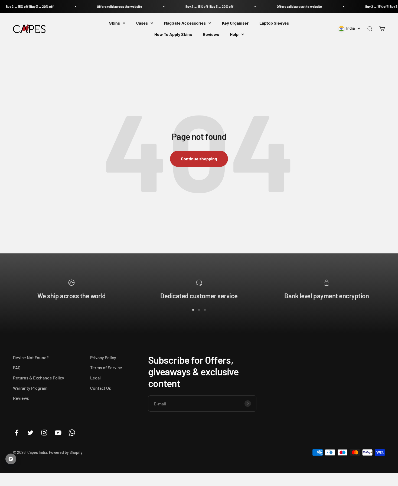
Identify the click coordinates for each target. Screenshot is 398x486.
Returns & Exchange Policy (38, 377)
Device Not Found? (31, 357)
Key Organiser (235, 22)
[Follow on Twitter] (30, 432)
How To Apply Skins (173, 34)
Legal (95, 377)
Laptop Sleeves (274, 22)
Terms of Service (106, 367)
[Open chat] (10, 459)
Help (234, 34)
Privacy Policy (103, 357)
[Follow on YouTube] (58, 432)
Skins (114, 22)
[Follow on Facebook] (16, 432)
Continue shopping (199, 158)
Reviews (211, 34)
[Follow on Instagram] (44, 432)
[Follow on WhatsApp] (72, 432)
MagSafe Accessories (185, 22)
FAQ (16, 367)
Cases (142, 22)
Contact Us (100, 388)
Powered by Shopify (66, 452)
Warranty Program (30, 388)
